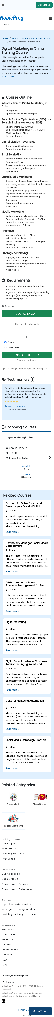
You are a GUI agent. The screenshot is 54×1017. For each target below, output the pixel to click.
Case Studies (10, 879)
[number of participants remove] (27, 328)
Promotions (9, 848)
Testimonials (10, 949)
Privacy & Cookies (27, 1009)
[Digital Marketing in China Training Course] (14, 17)
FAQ (4, 959)
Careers (7, 954)
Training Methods (13, 853)
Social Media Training (40, 38)
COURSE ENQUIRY (27, 314)
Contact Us (44, 5)
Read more (8, 76)
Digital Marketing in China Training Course (24, 42)
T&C (4, 964)
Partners (7, 939)
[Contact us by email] (2, 5)
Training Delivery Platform (19, 914)
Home (5, 38)
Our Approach (11, 873)
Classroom (13, 347)
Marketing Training (20, 38)
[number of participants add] (27, 337)
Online (11, 342)
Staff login (27, 1015)
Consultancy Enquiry (15, 884)
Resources (8, 858)
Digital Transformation (16, 904)
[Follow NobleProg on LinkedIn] (3, 1001)
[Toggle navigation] (50, 18)
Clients (6, 944)
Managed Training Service (18, 909)
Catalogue (8, 843)
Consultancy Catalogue (17, 889)
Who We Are (9, 929)
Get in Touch (40, 1011)
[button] (49, 457)
